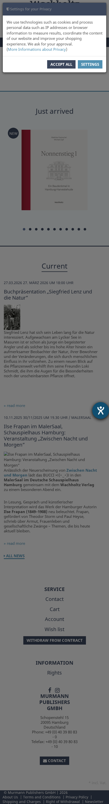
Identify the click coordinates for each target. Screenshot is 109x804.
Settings (90, 64)
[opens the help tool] (100, 410)
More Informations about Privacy (37, 49)
